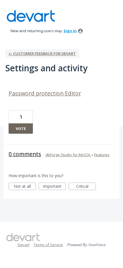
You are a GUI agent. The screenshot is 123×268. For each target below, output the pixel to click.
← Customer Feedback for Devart (42, 53)
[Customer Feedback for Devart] (31, 16)
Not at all (25, 186)
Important (54, 186)
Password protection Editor (45, 93)
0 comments (25, 154)
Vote (21, 128)
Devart (23, 244)
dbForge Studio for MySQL (68, 154)
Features (102, 154)
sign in (70, 30)
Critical (86, 186)
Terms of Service (48, 244)
